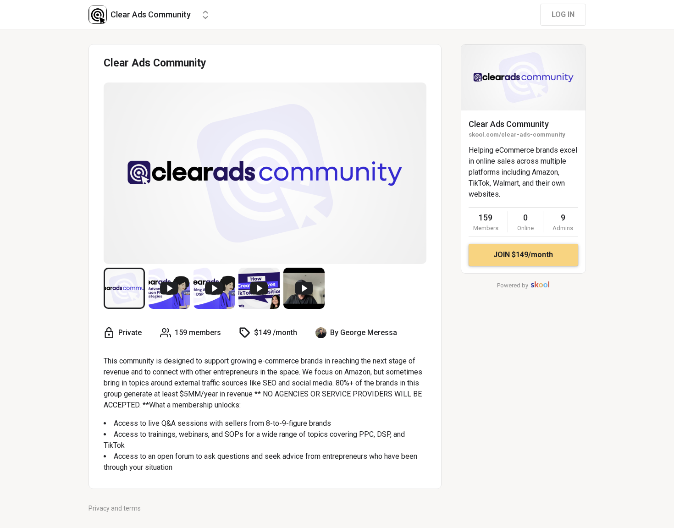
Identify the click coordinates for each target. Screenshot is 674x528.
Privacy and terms (114, 508)
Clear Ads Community (509, 124)
